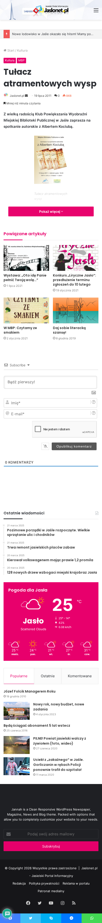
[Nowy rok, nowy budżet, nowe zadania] (17, 711)
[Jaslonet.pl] (51, 9)
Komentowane (80, 676)
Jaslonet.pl (17, 95)
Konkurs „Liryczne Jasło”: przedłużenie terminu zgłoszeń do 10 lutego (74, 280)
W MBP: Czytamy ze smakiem (20, 330)
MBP (21, 60)
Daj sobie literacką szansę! (69, 330)
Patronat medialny (51, 891)
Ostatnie (48, 676)
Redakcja (19, 883)
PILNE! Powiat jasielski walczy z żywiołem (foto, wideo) (59, 741)
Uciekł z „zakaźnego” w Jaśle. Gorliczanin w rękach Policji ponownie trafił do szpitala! (58, 764)
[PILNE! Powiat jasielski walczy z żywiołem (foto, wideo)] (17, 745)
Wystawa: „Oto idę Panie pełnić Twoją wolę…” (25, 277)
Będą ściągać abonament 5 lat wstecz (37, 725)
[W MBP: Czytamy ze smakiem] (26, 310)
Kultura (22, 50)
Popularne (19, 676)
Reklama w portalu (76, 883)
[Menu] (96, 11)
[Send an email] (26, 95)
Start (10, 50)
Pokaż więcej (50, 211)
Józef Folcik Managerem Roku (30, 691)
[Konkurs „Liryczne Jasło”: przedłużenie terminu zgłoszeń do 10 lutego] (75, 258)
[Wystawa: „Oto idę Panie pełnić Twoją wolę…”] (26, 258)
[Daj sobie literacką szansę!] (75, 310)
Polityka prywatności (44, 883)
